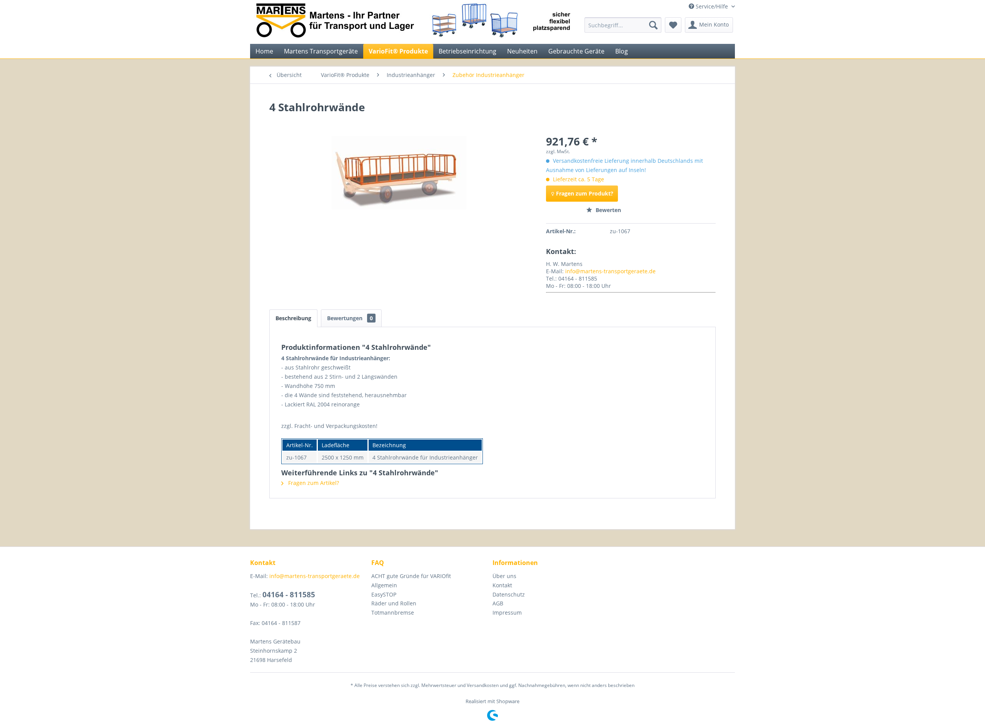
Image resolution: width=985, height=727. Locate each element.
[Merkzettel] (673, 25)
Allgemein (384, 585)
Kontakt (502, 585)
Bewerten (607, 210)
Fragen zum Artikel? (313, 482)
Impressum (507, 612)
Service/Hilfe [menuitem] (712, 6)
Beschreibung (293, 318)
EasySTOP (383, 594)
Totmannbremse (392, 612)
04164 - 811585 (288, 595)
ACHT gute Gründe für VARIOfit (411, 576)
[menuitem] (622, 25)
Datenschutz (508, 594)
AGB (497, 603)
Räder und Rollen (393, 603)
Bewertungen (350, 318)
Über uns (504, 576)
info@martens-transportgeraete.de (610, 271)
